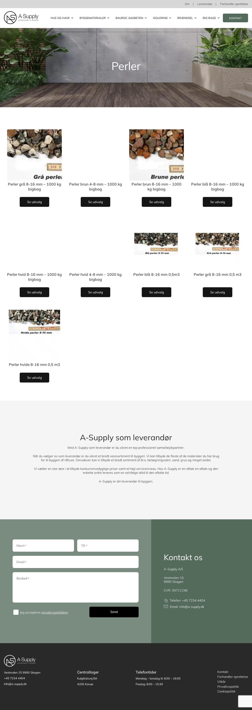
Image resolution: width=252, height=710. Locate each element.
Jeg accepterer (44, 612)
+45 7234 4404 (193, 600)
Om (187, 4)
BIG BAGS (209, 18)
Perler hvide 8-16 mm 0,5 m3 (34, 364)
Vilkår (221, 682)
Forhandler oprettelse (234, 4)
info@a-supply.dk (191, 607)
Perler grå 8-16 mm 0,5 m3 (218, 274)
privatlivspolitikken (55, 612)
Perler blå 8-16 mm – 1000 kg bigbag (217, 186)
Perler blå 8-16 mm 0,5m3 (156, 274)
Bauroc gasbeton (129, 18)
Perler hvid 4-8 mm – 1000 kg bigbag (95, 277)
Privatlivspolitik (228, 687)
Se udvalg (34, 202)
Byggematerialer (93, 18)
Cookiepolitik (226, 691)
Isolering (160, 18)
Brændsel (185, 18)
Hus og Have (60, 18)
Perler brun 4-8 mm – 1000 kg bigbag (95, 186)
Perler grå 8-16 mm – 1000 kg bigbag (34, 186)
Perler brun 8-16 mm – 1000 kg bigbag (157, 186)
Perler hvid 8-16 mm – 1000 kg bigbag (34, 277)
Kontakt (235, 18)
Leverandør (204, 4)
